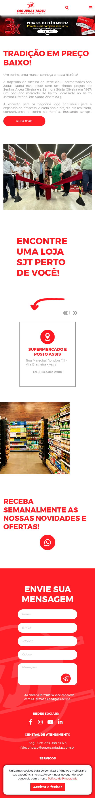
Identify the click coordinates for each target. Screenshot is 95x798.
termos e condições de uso (52, 699)
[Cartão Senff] (47, 25)
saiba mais (24, 120)
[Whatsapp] (47, 542)
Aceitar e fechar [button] (47, 787)
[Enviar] (66, 678)
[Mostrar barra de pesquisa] (67, 7)
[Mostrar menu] (90, 7)
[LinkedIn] (60, 722)
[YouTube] (50, 722)
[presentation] (65, 313)
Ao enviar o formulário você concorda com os (49, 697)
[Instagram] (40, 722)
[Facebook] (30, 722)
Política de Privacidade (62, 778)
